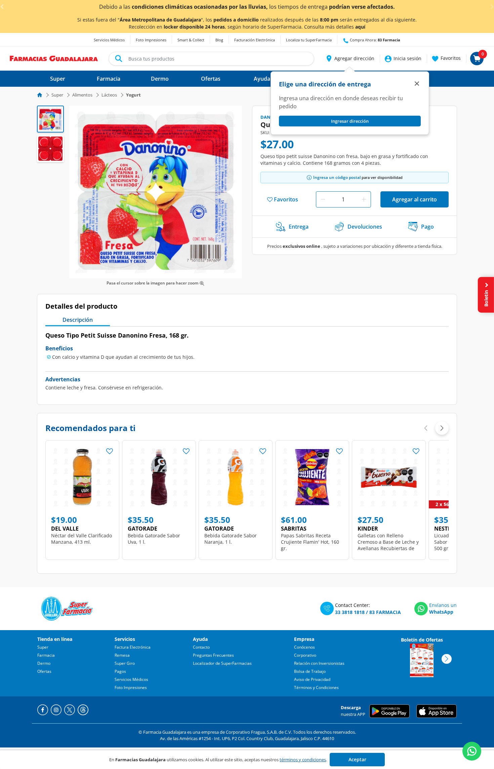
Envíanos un (443, 605)
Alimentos (82, 95)
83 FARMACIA (385, 612)
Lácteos (109, 95)
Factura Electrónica (133, 647)
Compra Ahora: (374, 39)
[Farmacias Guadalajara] (54, 58)
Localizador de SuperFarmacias (222, 663)
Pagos (120, 671)
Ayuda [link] (262, 78)
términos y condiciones (303, 760)
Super (57, 95)
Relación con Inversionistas (319, 663)
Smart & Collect (190, 39)
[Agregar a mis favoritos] (110, 449)
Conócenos (304, 647)
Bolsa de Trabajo (310, 671)
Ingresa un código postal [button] (337, 177)
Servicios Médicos (109, 39)
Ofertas (44, 671)
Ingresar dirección (350, 121)
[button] (349, 58)
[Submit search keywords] (119, 58)
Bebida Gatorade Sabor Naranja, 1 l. (230, 538)
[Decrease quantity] (323, 199)
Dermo (43, 663)
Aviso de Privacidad (312, 679)
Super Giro (125, 663)
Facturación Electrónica (254, 39)
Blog (219, 39)
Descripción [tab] (78, 319)
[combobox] (211, 59)
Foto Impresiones (151, 39)
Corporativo (305, 655)
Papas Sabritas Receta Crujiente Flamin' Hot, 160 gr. (310, 541)
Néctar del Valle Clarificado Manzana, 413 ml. (81, 538)
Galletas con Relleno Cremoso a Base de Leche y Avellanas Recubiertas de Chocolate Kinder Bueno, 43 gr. (388, 548)
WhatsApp (441, 612)
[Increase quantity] (364, 199)
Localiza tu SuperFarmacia (309, 39)
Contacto (201, 647)
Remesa (122, 655)
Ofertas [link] (210, 78)
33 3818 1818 (350, 612)
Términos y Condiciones (316, 687)
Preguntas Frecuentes (213, 655)
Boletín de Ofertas (422, 640)
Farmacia (46, 655)
